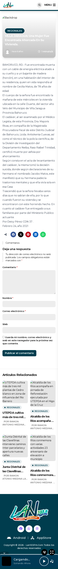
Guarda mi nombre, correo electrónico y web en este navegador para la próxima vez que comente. (27, 340)
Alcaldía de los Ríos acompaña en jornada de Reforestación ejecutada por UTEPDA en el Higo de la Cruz (42, 419)
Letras (44, 552)
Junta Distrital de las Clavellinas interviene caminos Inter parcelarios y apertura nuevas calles (14, 469)
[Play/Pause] (44, 561)
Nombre (7, 298)
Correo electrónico (14, 311)
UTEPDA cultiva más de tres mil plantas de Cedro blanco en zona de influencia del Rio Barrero (14, 415)
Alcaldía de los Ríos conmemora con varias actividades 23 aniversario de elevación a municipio (41, 473)
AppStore (44, 538)
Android (19, 538)
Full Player (52, 552)
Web (5, 324)
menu (48, 4)
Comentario (9, 267)
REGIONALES (14, 30)
